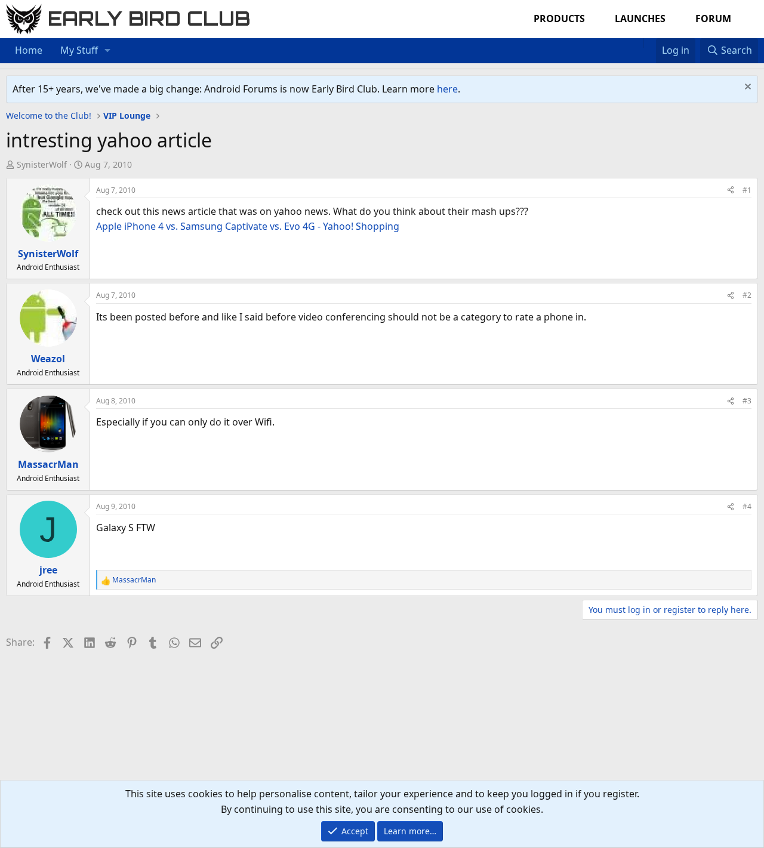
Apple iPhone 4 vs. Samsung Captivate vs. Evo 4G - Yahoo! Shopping (247, 226)
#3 (747, 401)
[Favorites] (649, 43)
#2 (747, 295)
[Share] (730, 190)
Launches (640, 18)
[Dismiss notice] (746, 88)
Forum (713, 18)
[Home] (637, 43)
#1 (747, 190)
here (447, 88)
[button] (107, 50)
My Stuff (79, 50)
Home (28, 50)
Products (559, 18)
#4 (747, 506)
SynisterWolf (42, 164)
